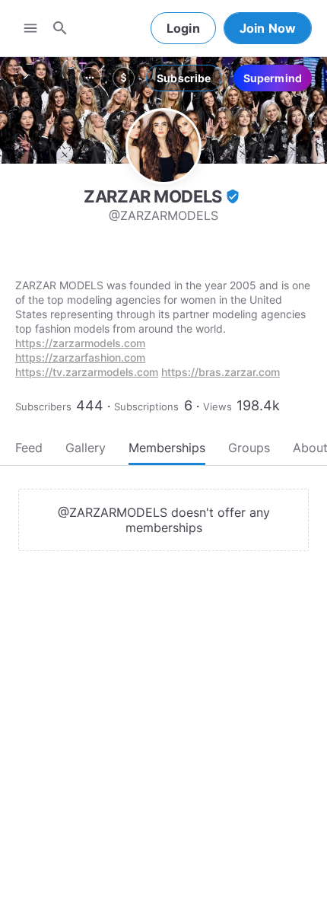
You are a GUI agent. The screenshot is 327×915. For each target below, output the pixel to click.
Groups (249, 447)
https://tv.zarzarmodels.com (86, 371)
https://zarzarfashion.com (80, 357)
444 (89, 405)
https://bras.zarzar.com (220, 371)
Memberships (167, 447)
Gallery (85, 447)
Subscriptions (146, 406)
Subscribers (43, 406)
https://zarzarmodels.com (80, 342)
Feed (29, 447)
